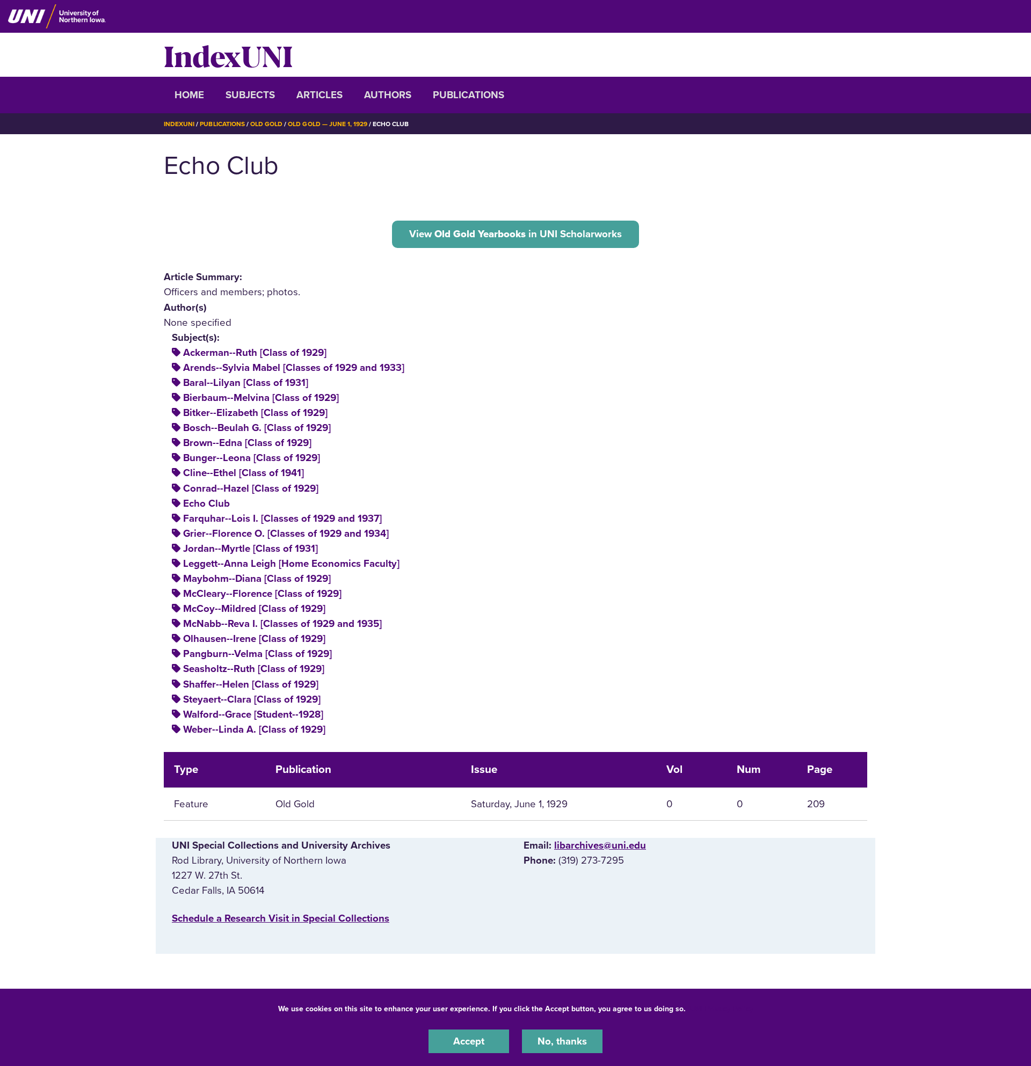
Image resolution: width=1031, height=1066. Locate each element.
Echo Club (206, 503)
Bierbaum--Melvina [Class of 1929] (261, 398)
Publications (468, 95)
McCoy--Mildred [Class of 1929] (254, 609)
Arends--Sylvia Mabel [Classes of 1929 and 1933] (293, 368)
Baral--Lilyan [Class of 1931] (245, 383)
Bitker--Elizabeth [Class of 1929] (255, 413)
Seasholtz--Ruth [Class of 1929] (253, 669)
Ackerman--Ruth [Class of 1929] (254, 353)
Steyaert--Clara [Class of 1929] (252, 699)
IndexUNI (228, 55)
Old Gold (266, 124)
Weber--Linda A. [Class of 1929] (254, 729)
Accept (468, 1041)
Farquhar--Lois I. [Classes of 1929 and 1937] (282, 518)
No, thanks (562, 1041)
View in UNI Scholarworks (515, 234)
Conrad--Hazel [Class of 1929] (250, 488)
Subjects (250, 95)
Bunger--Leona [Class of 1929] (251, 458)
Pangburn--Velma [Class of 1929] (257, 654)
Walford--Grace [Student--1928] (253, 714)
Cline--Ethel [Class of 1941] (243, 473)
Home (189, 95)
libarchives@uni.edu (600, 845)
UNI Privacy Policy (721, 1008)
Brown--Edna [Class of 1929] (247, 443)
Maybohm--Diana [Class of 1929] (257, 579)
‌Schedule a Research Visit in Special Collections (280, 918)
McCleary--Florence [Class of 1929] (262, 594)
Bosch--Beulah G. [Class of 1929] (257, 428)
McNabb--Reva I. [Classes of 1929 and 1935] (282, 624)
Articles (319, 95)
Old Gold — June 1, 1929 (327, 124)
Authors (387, 95)
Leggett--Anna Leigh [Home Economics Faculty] (291, 563)
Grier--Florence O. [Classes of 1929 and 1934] (286, 533)
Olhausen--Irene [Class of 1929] (254, 639)
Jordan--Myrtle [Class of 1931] (250, 548)
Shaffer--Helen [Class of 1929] (250, 684)
